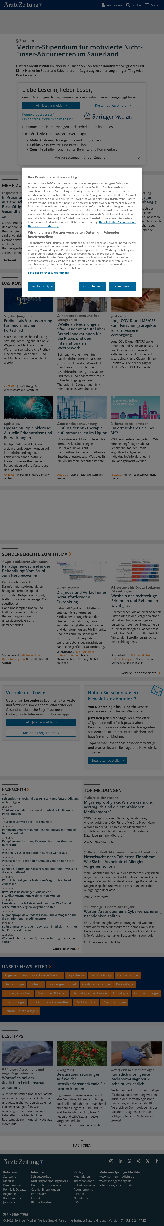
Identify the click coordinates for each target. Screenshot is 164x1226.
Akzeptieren (122, 286)
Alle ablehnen (92, 286)
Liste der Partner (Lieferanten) (48, 273)
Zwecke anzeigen (41, 286)
